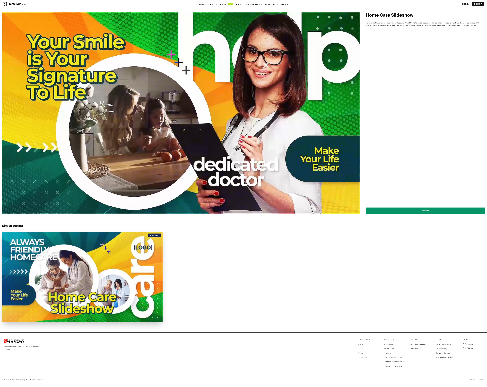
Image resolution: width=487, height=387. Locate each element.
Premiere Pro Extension (393, 366)
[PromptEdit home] (14, 4)
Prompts (387, 353)
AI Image (203, 4)
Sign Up (478, 4)
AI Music (239, 4)
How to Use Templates (393, 357)
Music (360, 353)
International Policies (444, 357)
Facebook (469, 344)
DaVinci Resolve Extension (394, 362)
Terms (481, 380)
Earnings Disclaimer (444, 344)
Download (425, 210)
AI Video (213, 4)
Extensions (270, 4)
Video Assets (389, 344)
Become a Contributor (419, 344)
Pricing (284, 4)
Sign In (465, 4)
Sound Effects (390, 349)
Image (360, 344)
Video (360, 349)
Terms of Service (443, 353)
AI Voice (226, 4)
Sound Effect (363, 357)
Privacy (472, 380)
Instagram (469, 348)
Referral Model (416, 349)
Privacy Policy (441, 349)
